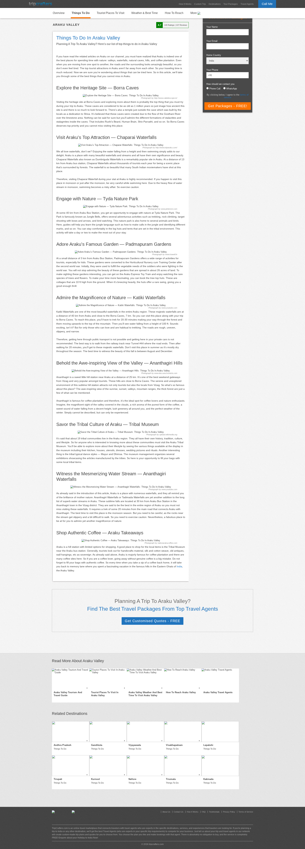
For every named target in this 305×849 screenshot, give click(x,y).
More (194, 12)
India (179, 566)
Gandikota (96, 745)
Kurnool (95, 779)
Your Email (211, 41)
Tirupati (58, 779)
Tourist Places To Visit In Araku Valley (104, 694)
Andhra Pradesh (62, 745)
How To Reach (174, 12)
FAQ (204, 812)
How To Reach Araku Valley (181, 692)
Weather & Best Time (144, 12)
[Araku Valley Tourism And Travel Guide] (70, 678)
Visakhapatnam (174, 745)
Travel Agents (247, 4)
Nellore (132, 779)
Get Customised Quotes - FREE (152, 621)
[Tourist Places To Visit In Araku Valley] (108, 678)
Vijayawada (134, 745)
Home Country (213, 55)
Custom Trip (200, 4)
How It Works (185, 4)
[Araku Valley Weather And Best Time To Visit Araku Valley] (145, 678)
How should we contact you (220, 84)
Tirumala (171, 779)
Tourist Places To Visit (110, 12)
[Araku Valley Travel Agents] (220, 678)
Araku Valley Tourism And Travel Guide (68, 694)
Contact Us (178, 812)
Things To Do (81, 12)
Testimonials (214, 812)
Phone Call (214, 88)
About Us (166, 812)
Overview (59, 12)
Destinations (215, 4)
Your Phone (212, 70)
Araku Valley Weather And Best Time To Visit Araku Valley (145, 694)
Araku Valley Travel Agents (217, 692)
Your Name (212, 27)
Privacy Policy (229, 812)
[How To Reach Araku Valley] (183, 678)
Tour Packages (230, 4)
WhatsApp (231, 88)
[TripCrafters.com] (40, 4)
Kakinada (208, 779)
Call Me (267, 4)
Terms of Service (245, 812)
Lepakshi (208, 745)
